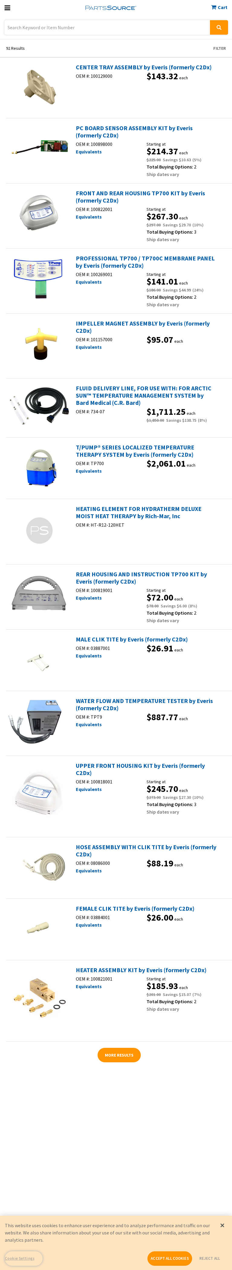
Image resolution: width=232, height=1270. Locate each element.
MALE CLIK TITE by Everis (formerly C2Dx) (132, 639)
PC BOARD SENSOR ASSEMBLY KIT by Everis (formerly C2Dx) (134, 131)
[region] (116, 1243)
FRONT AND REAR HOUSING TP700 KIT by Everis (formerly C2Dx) (140, 197)
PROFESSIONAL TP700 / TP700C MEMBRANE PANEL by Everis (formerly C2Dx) (145, 262)
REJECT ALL (209, 1258)
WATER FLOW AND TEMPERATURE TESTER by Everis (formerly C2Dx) (144, 704)
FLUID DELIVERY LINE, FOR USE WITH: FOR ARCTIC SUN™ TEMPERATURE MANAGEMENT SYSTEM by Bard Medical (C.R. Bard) (143, 395)
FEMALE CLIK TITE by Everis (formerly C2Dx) (135, 908)
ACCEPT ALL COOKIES (169, 1258)
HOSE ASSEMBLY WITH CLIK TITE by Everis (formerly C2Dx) (146, 850)
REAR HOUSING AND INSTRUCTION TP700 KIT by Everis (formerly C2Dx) (141, 578)
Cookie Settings (19, 1258)
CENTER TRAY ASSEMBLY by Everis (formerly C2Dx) (144, 67)
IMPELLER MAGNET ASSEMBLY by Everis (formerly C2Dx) (143, 327)
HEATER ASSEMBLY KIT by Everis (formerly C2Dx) (141, 970)
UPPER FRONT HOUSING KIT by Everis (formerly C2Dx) (140, 769)
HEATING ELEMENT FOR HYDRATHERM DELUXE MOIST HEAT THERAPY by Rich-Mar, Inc (138, 512)
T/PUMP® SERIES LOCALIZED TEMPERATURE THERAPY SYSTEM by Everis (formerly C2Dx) (135, 451)
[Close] (222, 1225)
